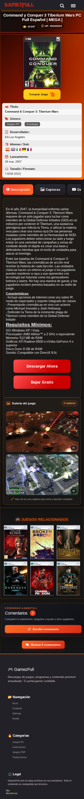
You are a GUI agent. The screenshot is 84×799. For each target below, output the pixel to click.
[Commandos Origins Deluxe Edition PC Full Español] (68, 578)
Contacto (17, 708)
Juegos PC (13, 124)
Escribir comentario (45, 629)
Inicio (15, 703)
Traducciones (19, 757)
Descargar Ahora (42, 366)
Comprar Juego (38, 94)
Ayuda (15, 718)
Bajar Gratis (42, 382)
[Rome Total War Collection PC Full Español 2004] (15, 542)
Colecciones (19, 747)
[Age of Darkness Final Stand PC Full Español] (15, 578)
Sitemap (16, 713)
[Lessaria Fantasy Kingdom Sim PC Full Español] (68, 542)
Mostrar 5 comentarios (45, 644)
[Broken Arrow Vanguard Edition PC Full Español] (42, 542)
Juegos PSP (18, 752)
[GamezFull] (19, 5)
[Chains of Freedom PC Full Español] (42, 578)
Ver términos (12, 792)
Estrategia (32, 124)
